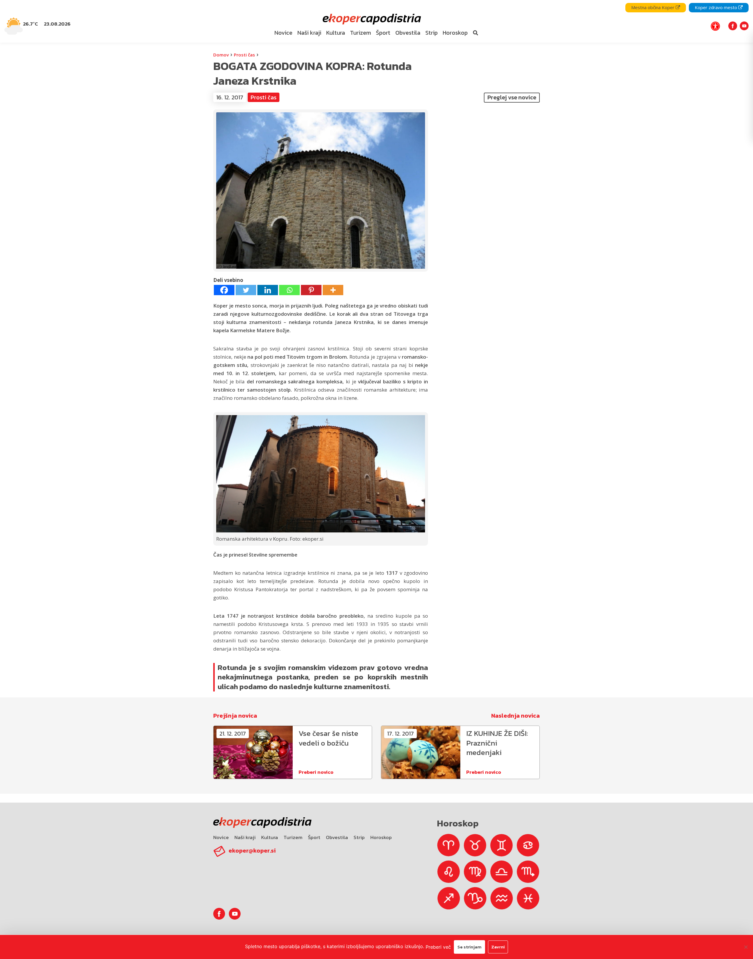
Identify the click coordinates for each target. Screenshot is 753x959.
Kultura (269, 837)
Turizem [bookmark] (360, 32)
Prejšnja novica (235, 715)
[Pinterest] (311, 290)
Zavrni (498, 946)
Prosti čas (244, 55)
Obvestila (337, 837)
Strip (359, 837)
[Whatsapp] (289, 290)
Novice (221, 837)
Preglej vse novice (511, 97)
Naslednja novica (515, 715)
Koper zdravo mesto (716, 7)
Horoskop (381, 837)
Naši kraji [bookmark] (309, 32)
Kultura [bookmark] (335, 32)
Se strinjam (469, 946)
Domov (221, 55)
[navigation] (376, 21)
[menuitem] (283, 33)
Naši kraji (245, 837)
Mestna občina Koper (653, 7)
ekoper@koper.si (252, 850)
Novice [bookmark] (283, 32)
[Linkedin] (267, 290)
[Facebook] (224, 290)
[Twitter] (246, 290)
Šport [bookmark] (383, 32)
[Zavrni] (746, 947)
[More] (333, 290)
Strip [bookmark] (431, 32)
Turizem (293, 837)
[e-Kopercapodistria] (371, 19)
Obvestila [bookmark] (407, 32)
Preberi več (438, 947)
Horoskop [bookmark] (455, 32)
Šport (314, 837)
